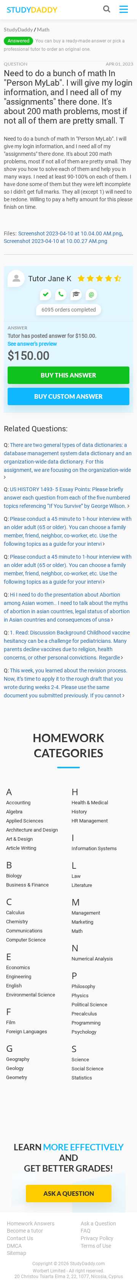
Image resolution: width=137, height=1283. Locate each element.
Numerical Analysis (92, 959)
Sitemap (16, 1253)
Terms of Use (96, 1246)
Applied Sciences (24, 821)
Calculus (15, 912)
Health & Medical (90, 802)
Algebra (14, 812)
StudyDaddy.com (87, 1263)
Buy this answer (68, 375)
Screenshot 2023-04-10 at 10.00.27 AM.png (55, 241)
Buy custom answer (68, 396)
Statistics (82, 1078)
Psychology (84, 1032)
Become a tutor (25, 1231)
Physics (80, 995)
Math (77, 931)
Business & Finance (27, 885)
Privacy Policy (97, 1238)
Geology (15, 1068)
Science (80, 1059)
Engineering (18, 976)
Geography (17, 1059)
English (14, 985)
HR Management (90, 821)
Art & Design (19, 839)
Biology (14, 876)
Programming (86, 1023)
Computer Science (26, 940)
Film (10, 1022)
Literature (82, 885)
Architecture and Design (32, 830)
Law (76, 876)
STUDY (32, 10)
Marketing (82, 922)
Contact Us (20, 1238)
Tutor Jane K (50, 278)
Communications (24, 931)
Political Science (89, 1004)
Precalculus (84, 1014)
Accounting (18, 802)
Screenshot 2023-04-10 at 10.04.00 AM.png (70, 233)
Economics (18, 967)
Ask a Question (68, 1193)
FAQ (86, 1231)
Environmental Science (30, 995)
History (79, 812)
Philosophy (83, 986)
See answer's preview (32, 344)
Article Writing (21, 848)
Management (86, 913)
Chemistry (17, 921)
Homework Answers (30, 1223)
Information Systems (94, 848)
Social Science (88, 1069)
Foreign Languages (26, 1031)
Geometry (16, 1077)
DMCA (14, 1246)
